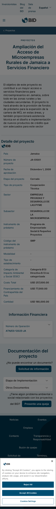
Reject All (28, 484)
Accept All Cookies (28, 493)
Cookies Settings (28, 501)
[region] (28, 482)
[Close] (52, 461)
